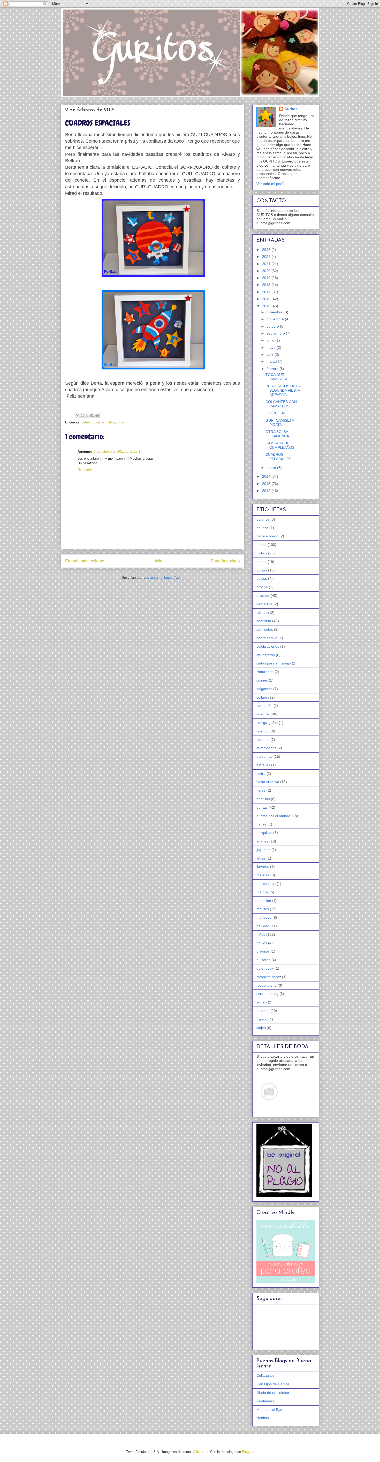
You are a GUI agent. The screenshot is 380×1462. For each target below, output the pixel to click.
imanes (262, 841)
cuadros (98, 422)
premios (263, 951)
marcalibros (266, 883)
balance (262, 519)
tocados (262, 1011)
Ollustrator (200, 1452)
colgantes (264, 689)
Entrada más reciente (84, 561)
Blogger (247, 1452)
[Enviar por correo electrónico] (77, 415)
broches (263, 595)
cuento (262, 731)
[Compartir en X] (87, 415)
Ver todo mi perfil (270, 184)
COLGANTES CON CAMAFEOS (281, 404)
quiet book (264, 968)
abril (271, 354)
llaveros (262, 866)
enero (272, 468)
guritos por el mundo (273, 816)
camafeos (264, 604)
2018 (266, 285)
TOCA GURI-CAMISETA (276, 377)
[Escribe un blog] (82, 415)
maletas (262, 875)
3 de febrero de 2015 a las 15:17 (118, 451)
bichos (261, 553)
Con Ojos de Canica (272, 1384)
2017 (266, 292)
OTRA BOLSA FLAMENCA (277, 434)
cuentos (262, 740)
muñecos (263, 917)
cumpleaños (266, 748)
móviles (262, 909)
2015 (266, 306)
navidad (262, 926)
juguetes (263, 850)
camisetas (264, 629)
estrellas (263, 765)
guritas (262, 807)
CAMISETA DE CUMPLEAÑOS (279, 445)
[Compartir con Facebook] (92, 415)
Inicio (157, 561)
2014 (266, 476)
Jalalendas (265, 1401)
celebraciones (267, 646)
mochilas (263, 901)
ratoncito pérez (268, 977)
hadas (261, 824)
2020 (266, 271)
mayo (272, 347)
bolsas (261, 570)
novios (261, 943)
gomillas (263, 799)
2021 (266, 264)
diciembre (275, 312)
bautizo (262, 528)
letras (260, 858)
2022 (266, 256)
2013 (266, 484)
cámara (262, 612)
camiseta (263, 621)
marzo (272, 361)
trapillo (261, 1019)
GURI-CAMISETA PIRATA (279, 422)
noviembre (276, 319)
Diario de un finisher (272, 1392)
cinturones (264, 672)
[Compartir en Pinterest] (97, 415)
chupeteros (265, 655)
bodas (261, 562)
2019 (266, 278)
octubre (273, 326)
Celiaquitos (265, 1375)
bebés (85, 422)
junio (271, 340)
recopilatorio (266, 985)
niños (121, 422)
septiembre (276, 333)
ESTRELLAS (275, 413)
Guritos (291, 109)
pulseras (263, 960)
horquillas (264, 833)
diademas (264, 756)
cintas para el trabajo (273, 663)
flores (260, 790)
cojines (262, 680)
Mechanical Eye (269, 1409)
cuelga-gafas (267, 723)
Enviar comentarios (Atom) (163, 577)
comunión (264, 705)
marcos (262, 892)
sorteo (261, 1002)
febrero (273, 369)
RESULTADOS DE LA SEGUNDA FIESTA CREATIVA (282, 390)
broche (262, 587)
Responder (86, 470)
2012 (266, 491)
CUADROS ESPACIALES (278, 456)
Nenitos (262, 1418)
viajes (261, 1028)
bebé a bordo (267, 536)
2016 (266, 299)
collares (262, 697)
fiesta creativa (267, 782)
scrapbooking (267, 994)
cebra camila (266, 638)
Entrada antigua (225, 561)
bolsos (261, 578)
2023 (266, 249)
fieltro (111, 422)
